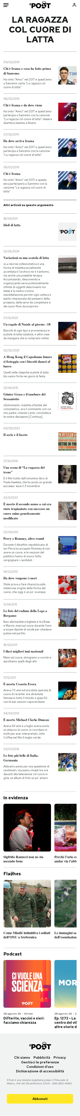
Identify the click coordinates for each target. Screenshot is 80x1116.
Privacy (60, 1057)
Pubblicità (41, 1057)
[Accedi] (74, 5)
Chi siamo (22, 1057)
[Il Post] (40, 5)
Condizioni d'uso (40, 1066)
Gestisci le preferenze (40, 1062)
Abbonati (40, 1099)
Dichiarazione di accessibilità (40, 1071)
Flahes (12, 874)
